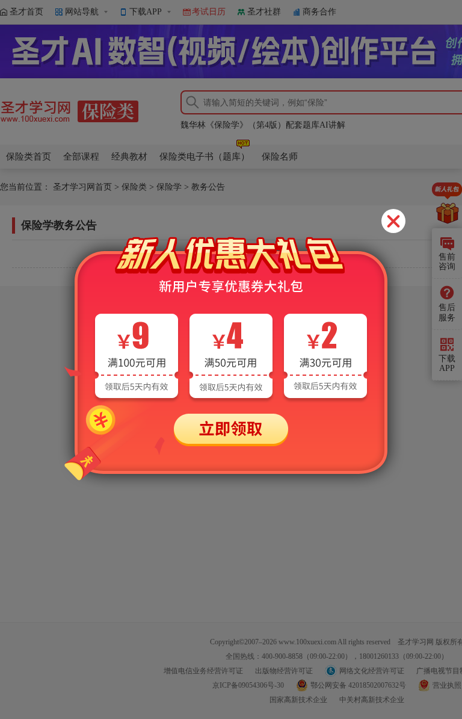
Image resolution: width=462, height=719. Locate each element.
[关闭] (393, 221)
